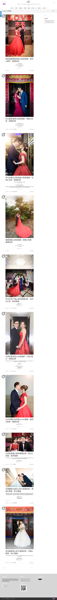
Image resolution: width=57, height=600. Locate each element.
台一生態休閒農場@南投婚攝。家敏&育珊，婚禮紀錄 (49, 23)
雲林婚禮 (6, 581)
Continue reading (19, 248)
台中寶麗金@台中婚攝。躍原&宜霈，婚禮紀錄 (49, 21)
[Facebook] (3, 4)
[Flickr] (5, 4)
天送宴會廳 (14, 464)
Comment (32, 70)
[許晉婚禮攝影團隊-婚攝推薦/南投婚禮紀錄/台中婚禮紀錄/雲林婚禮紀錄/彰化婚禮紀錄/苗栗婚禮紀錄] (28, 1)
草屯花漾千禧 (14, 308)
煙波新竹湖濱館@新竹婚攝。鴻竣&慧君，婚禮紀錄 (49, 20)
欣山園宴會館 (14, 129)
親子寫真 (3, 581)
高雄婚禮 (8, 581)
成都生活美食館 (15, 191)
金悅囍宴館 (14, 562)
